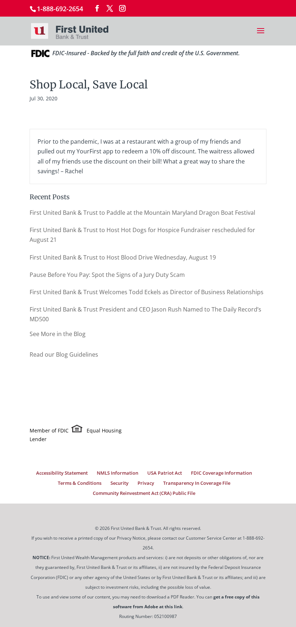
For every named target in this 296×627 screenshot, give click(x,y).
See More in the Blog (58, 334)
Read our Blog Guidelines (64, 354)
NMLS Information (117, 473)
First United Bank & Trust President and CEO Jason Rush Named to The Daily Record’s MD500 (145, 314)
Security (119, 483)
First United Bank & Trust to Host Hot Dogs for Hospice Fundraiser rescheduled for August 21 (142, 235)
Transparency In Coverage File (196, 483)
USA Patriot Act (164, 473)
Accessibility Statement (62, 473)
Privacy (146, 483)
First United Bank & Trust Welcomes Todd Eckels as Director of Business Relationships (147, 292)
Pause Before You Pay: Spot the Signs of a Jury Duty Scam (107, 275)
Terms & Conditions (79, 483)
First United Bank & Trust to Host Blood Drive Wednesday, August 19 (123, 257)
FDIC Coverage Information (221, 473)
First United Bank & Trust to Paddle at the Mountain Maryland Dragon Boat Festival (142, 213)
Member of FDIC (49, 430)
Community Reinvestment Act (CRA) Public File (144, 493)
